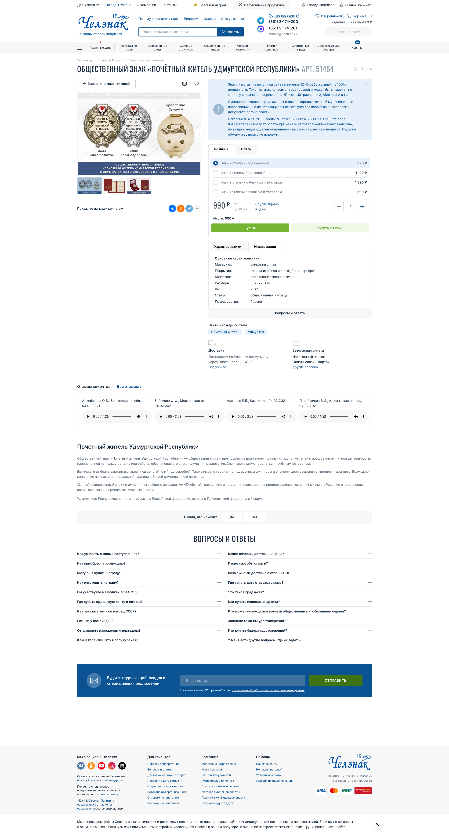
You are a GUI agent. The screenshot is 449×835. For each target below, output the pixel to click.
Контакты (169, 5)
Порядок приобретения (163, 764)
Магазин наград (212, 5)
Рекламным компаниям (163, 803)
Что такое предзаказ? (246, 592)
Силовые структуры (186, 47)
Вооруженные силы (157, 47)
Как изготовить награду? (98, 582)
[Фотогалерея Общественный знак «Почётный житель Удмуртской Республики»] (184, 83)
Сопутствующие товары (329, 47)
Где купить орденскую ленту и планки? (110, 602)
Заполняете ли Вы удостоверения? (257, 621)
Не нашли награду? (269, 769)
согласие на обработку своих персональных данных (268, 690)
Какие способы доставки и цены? (256, 554)
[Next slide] (199, 134)
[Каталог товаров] (81, 47)
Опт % (246, 149)
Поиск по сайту (266, 764)
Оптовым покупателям (163, 797)
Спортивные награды (300, 47)
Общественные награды (214, 47)
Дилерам (191, 19)
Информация (265, 246)
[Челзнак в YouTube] (101, 766)
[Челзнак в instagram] (112, 766)
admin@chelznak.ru (284, 34)
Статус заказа (232, 19)
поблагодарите (112, 780)
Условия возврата (268, 775)
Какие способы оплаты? (248, 563)
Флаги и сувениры (272, 47)
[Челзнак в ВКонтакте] (81, 766)
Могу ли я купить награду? (99, 573)
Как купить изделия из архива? (254, 602)
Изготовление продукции (264, 5)
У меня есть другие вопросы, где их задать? (264, 640)
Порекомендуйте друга (218, 803)
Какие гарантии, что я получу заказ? (107, 640)
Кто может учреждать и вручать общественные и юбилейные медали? (287, 611)
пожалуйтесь (86, 780)
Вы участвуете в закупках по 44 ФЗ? (107, 592)
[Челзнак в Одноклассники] (91, 766)
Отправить (335, 680)
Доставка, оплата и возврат (166, 775)
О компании (146, 5)
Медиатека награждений (219, 764)
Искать (233, 32)
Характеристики (227, 246)
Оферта (93, 800)
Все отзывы (128, 386)
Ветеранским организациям (166, 792)
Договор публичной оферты (221, 792)
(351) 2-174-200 (283, 21)
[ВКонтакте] (172, 208)
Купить (250, 228)
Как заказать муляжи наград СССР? (107, 611)
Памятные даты (100, 47)
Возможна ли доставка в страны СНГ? (260, 573)
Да (231, 517)
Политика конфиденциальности (223, 797)
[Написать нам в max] (260, 28)
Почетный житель (225, 332)
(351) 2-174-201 (283, 28)
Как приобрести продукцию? (101, 563)
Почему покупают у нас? (158, 19)
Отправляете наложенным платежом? (109, 630)
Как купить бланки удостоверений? (257, 630)
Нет (254, 517)
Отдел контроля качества (165, 786)
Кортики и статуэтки (243, 47)
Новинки (357, 45)
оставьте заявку (107, 794)
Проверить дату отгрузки (164, 780)
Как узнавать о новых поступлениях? (108, 554)
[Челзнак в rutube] (122, 766)
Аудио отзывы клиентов (218, 780)
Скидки (209, 19)
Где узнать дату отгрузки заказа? (255, 582)
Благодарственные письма (220, 786)
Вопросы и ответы (159, 769)
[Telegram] (189, 208)
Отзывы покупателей (216, 775)
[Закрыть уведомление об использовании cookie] (377, 824)
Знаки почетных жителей (109, 84)
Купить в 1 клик (330, 228)
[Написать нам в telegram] (260, 20)
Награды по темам (129, 47)
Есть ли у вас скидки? (95, 621)
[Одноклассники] (181, 208)
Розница (221, 149)
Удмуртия (256, 332)
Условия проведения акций (274, 780)
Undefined (327, 5)
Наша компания (213, 769)
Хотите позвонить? (284, 15)
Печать (366, 69)
